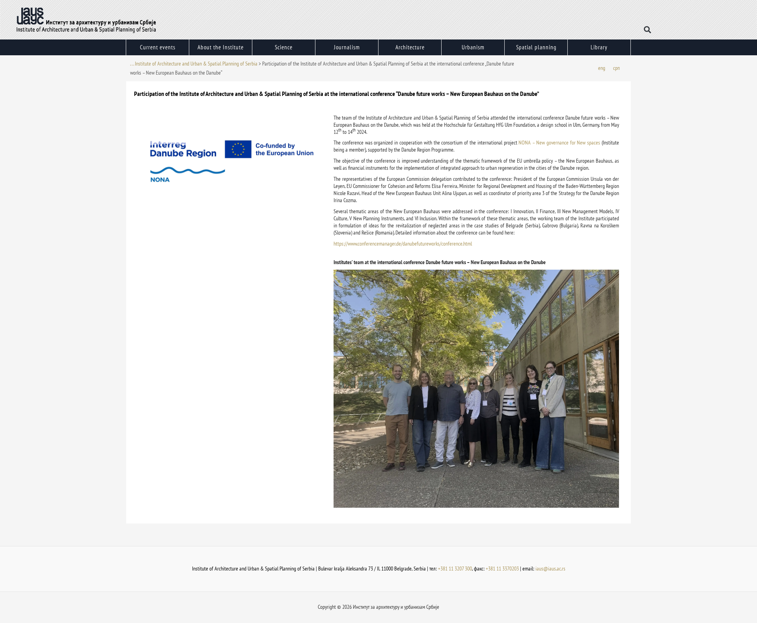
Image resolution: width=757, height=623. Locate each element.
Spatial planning (536, 47)
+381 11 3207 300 (455, 568)
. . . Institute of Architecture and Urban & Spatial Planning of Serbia (193, 63)
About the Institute (221, 47)
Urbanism (473, 47)
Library (599, 47)
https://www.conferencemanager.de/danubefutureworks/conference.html (403, 243)
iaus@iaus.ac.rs (550, 568)
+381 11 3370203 (502, 568)
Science (284, 47)
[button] (647, 29)
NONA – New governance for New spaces (559, 142)
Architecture (410, 47)
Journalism (347, 47)
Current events (157, 47)
